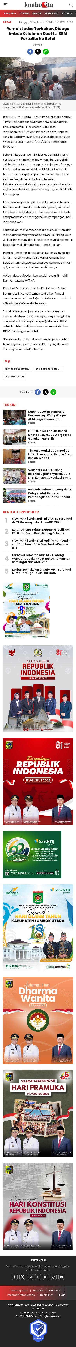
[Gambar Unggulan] (38, 78)
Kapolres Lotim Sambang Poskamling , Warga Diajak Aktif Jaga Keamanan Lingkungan (47, 417)
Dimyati (37, 44)
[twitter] (38, 52)
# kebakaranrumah (50, 368)
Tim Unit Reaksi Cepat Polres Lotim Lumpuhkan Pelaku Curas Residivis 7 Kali (50, 454)
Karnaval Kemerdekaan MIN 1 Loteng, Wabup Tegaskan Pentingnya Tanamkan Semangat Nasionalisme (41, 558)
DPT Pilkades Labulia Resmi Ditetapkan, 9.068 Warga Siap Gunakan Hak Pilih (50, 435)
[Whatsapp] (30, 1277)
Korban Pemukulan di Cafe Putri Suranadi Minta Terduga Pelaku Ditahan (41, 571)
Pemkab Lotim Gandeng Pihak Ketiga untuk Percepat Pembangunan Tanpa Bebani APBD (49, 495)
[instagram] (46, 1277)
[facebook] (30, 52)
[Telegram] (38, 1277)
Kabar (7, 22)
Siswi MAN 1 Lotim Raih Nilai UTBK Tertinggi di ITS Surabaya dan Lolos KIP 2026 (42, 520)
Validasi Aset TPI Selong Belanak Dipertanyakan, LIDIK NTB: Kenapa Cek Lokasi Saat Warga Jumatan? (49, 475)
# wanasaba (15, 376)
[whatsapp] (46, 52)
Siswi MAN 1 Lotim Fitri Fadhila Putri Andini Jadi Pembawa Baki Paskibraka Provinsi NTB (41, 544)
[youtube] (61, 1277)
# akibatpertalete (19, 368)
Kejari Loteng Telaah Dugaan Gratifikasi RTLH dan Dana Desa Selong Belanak (41, 531)
